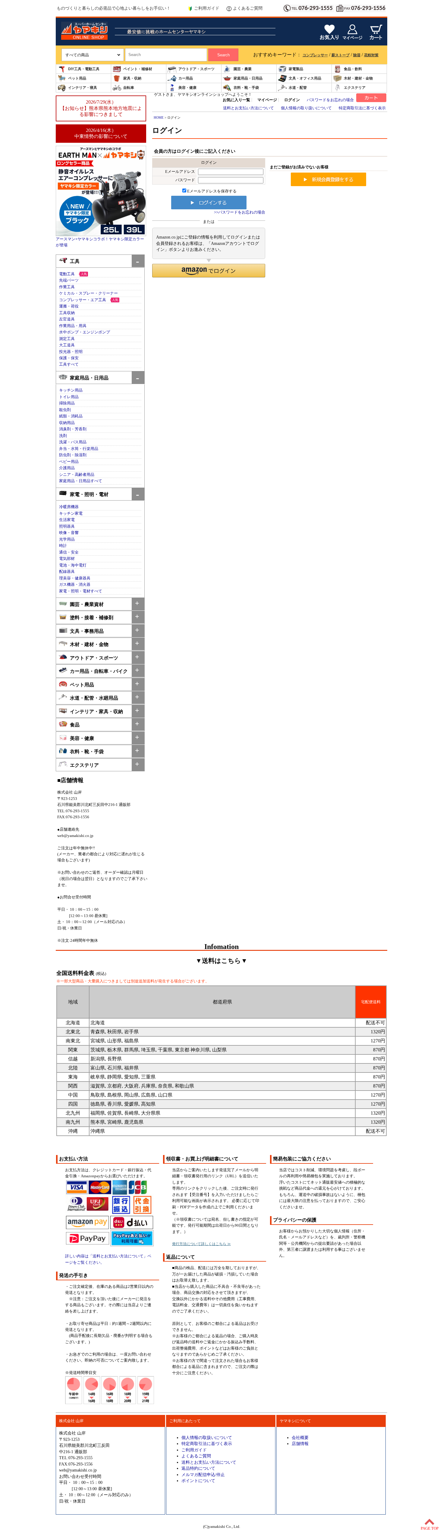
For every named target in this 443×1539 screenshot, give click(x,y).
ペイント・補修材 (137, 69)
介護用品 (67, 468)
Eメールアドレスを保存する (212, 191)
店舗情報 (300, 1443)
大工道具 (67, 345)
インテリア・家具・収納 (96, 711)
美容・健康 (187, 88)
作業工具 (67, 287)
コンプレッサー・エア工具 (82, 300)
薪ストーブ (340, 55)
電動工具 (67, 274)
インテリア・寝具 (82, 88)
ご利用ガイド (206, 8)
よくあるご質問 (247, 8)
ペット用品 (77, 78)
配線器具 (67, 572)
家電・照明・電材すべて (80, 591)
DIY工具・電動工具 (83, 69)
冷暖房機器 (69, 507)
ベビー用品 (69, 462)
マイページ (267, 100)
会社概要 (300, 1437)
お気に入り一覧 (236, 100)
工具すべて (69, 364)
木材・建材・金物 (358, 78)
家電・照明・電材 (89, 494)
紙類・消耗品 (71, 416)
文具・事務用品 (87, 631)
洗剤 (63, 436)
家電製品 (296, 69)
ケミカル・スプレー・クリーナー (88, 293)
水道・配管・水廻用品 (94, 698)
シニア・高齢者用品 (76, 475)
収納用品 (67, 423)
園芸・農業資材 (87, 604)
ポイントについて (198, 1480)
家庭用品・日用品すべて (80, 481)
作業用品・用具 (72, 326)
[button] (208, 270)
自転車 (128, 88)
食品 (75, 724)
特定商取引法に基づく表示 (362, 108)
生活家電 (67, 520)
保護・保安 (69, 358)
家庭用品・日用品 (248, 78)
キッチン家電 (71, 513)
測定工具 (67, 339)
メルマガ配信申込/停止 (203, 1474)
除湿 (356, 55)
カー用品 (185, 78)
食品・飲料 (353, 69)
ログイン (292, 100)
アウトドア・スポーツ (196, 69)
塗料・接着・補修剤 (91, 617)
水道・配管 (298, 88)
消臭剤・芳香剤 (72, 429)
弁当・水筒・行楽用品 (78, 449)
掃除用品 (67, 403)
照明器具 (67, 526)
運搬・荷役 (69, 306)
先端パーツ (69, 280)
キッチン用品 (71, 390)
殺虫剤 (65, 410)
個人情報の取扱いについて (206, 1437)
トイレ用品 (69, 397)
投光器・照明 (71, 352)
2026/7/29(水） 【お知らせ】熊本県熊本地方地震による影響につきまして (101, 108)
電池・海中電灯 (72, 565)
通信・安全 (69, 552)
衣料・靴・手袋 (246, 88)
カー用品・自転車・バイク (99, 671)
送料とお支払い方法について (248, 108)
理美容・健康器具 (74, 578)
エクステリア (355, 88)
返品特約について (198, 1468)
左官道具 (67, 319)
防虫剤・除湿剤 (72, 455)
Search (223, 55)
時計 (63, 546)
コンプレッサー (315, 55)
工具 (75, 261)
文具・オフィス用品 (305, 78)
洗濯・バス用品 (72, 442)
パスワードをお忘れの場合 (330, 100)
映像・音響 (69, 533)
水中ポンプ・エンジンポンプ (84, 332)
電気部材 (67, 559)
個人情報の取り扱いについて (306, 108)
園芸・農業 (243, 69)
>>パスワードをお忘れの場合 (239, 212)
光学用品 (67, 539)
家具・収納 (132, 78)
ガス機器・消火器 (74, 584)
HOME (159, 117)
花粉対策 (371, 55)
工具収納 (67, 313)
